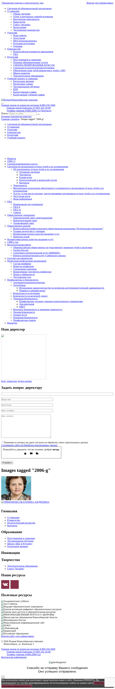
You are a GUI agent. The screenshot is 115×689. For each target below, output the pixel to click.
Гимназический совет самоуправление (32, 218)
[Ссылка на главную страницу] (19, 100)
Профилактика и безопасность (22, 280)
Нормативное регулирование (28, 204)
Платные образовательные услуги (30, 62)
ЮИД (22, 306)
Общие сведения (21, 14)
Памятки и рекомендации (32, 290)
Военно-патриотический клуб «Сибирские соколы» (39, 255)
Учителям (12, 32)
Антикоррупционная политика (29, 282)
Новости (11, 158)
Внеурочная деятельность (26, 19)
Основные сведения (29, 172)
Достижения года (22, 277)
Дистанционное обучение (26, 86)
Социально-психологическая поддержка (33, 67)
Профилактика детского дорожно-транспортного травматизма (51, 301)
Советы (17, 212)
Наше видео (19, 22)
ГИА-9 (16, 207)
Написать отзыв (21, 236)
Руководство (25, 177)
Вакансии (12, 323)
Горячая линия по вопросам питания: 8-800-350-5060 (28, 105)
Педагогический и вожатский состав (38, 180)
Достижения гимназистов (26, 30)
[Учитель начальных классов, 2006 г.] (25, 502)
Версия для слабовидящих (100, 3)
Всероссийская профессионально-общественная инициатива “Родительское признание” (58, 228)
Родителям (12, 57)
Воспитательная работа (19, 244)
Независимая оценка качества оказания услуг (36, 234)
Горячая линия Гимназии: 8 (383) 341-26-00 (29, 108)
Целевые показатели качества (16, 116)
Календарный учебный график (29, 94)
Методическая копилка (25, 41)
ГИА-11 (17, 209)
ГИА (15, 54)
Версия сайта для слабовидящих (17, 636)
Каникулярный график (25, 92)
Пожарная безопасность (25, 317)
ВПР (15, 89)
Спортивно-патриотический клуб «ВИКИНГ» (37, 253)
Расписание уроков (23, 84)
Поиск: (5, 113)
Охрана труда (20, 315)
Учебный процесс (16, 137)
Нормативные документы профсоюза (32, 271)
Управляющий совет (23, 223)
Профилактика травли (24, 320)
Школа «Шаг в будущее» (19, 543)
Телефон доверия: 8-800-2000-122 (24, 110)
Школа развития (21, 73)
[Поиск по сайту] (38, 114)
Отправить (7, 463)
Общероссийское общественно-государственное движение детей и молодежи (52, 247)
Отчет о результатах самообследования (33, 16)
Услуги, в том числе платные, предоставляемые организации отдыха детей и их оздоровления (61, 193)
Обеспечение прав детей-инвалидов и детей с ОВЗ (39, 70)
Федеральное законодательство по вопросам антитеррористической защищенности (61, 288)
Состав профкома (22, 263)
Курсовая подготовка (24, 43)
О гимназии (13, 11)
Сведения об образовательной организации (29, 8)
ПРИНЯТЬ (99, 683)
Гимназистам (14, 49)
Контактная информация (14, 657)
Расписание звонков (23, 81)
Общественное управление (21, 215)
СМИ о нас (13, 242)
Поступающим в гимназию (27, 59)
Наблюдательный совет (25, 220)
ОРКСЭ (11, 161)
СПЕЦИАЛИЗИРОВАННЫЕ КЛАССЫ (34, 65)
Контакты (46, 110)
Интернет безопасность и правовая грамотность (37, 309)
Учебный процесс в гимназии (22, 78)
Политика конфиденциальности (16, 686)
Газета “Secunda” (15, 568)
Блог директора (9, 381)
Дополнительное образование (28, 76)
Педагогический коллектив (21, 523)
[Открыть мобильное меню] (2, 103)
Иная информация (22, 199)
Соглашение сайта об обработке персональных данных (29, 445)
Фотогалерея (19, 27)
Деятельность (20, 185)
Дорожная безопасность (25, 298)
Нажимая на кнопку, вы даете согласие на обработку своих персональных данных (46, 442)
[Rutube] (14, 584)
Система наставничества (19, 258)
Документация (26, 304)
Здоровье (17, 46)
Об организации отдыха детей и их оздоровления (38, 169)
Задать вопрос (25, 381)
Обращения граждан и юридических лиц (23, 3)
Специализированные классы (22, 164)
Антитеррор (19, 285)
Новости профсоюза (23, 266)
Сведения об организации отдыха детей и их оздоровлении (37, 166)
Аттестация (19, 38)
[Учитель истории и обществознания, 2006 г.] (16, 499)
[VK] (5, 584)
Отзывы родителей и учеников (29, 231)
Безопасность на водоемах (26, 293)
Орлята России (20, 250)
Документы (25, 174)
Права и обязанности (24, 274)
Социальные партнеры (25, 269)
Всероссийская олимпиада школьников (33, 51)
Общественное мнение (19, 226)
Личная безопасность (24, 312)
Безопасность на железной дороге (30, 296)
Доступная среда (21, 196)
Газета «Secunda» (22, 24)
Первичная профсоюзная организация (26, 261)
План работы (20, 35)
